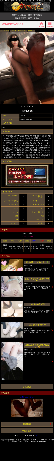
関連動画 (27, 424)
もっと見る (27, 387)
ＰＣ (37, 435)
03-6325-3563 (12, 24)
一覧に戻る (27, 431)
